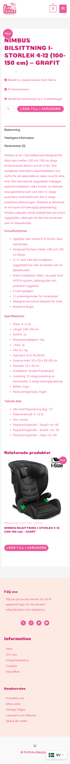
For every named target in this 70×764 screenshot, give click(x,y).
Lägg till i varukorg (40, 109)
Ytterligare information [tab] (19, 138)
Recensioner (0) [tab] (14, 146)
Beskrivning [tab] (12, 130)
